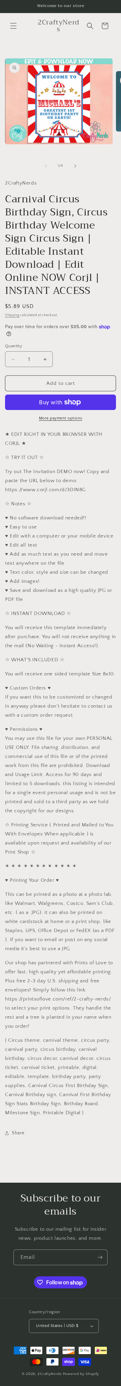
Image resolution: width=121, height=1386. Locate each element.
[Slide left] (45, 166)
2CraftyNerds (50, 1374)
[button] (13, 25)
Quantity (13, 346)
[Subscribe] (99, 1257)
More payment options (60, 418)
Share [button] (18, 1133)
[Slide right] (75, 166)
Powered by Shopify (81, 1374)
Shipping (12, 315)
